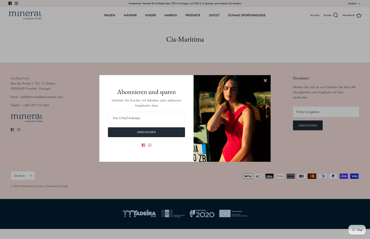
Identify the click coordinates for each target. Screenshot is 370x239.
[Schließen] (265, 80)
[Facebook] (143, 145)
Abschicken (146, 132)
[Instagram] (149, 145)
